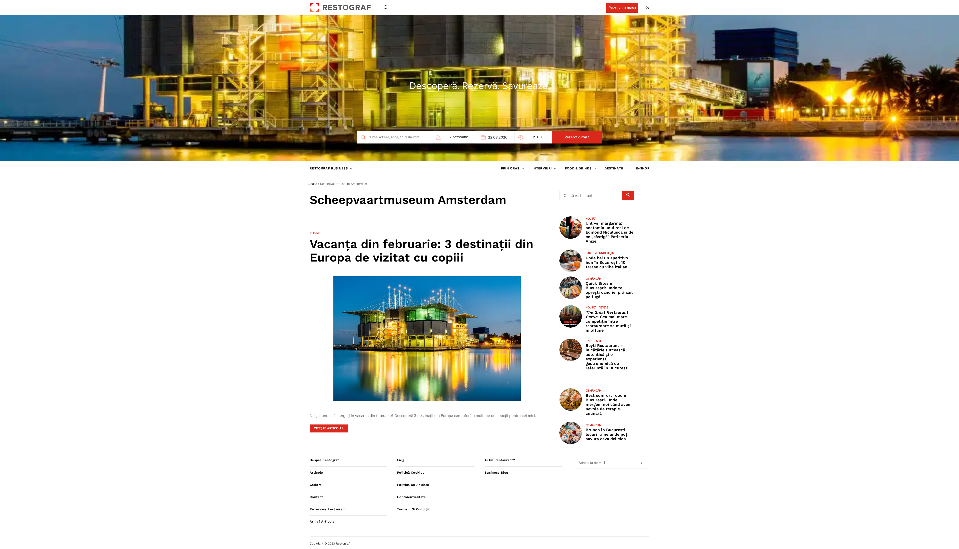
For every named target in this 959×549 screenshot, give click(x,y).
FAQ (400, 460)
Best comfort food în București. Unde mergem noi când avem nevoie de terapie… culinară (609, 404)
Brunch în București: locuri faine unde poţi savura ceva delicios (607, 434)
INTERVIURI (542, 168)
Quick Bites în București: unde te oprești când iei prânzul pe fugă (609, 290)
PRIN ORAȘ (510, 168)
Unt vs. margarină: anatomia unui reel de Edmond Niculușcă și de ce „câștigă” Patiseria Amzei (609, 232)
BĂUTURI (591, 253)
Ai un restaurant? (499, 460)
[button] (647, 7)
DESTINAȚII (613, 168)
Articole (316, 472)
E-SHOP (642, 168)
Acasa (312, 184)
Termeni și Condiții (413, 509)
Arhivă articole (322, 521)
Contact (316, 497)
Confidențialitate (411, 497)
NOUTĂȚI (591, 218)
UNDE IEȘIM (606, 253)
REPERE (603, 307)
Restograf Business (329, 168)
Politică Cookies (410, 472)
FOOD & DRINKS (578, 168)
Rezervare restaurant (328, 509)
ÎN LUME (315, 233)
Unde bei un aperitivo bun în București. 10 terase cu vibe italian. (607, 262)
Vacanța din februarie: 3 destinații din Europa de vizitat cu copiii (421, 251)
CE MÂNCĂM (593, 278)
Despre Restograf (324, 460)
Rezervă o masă (577, 137)
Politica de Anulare (413, 485)
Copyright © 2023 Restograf (330, 543)
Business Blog (496, 472)
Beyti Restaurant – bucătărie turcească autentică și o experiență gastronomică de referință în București (607, 356)
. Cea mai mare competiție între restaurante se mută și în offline (608, 321)
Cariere (316, 485)
